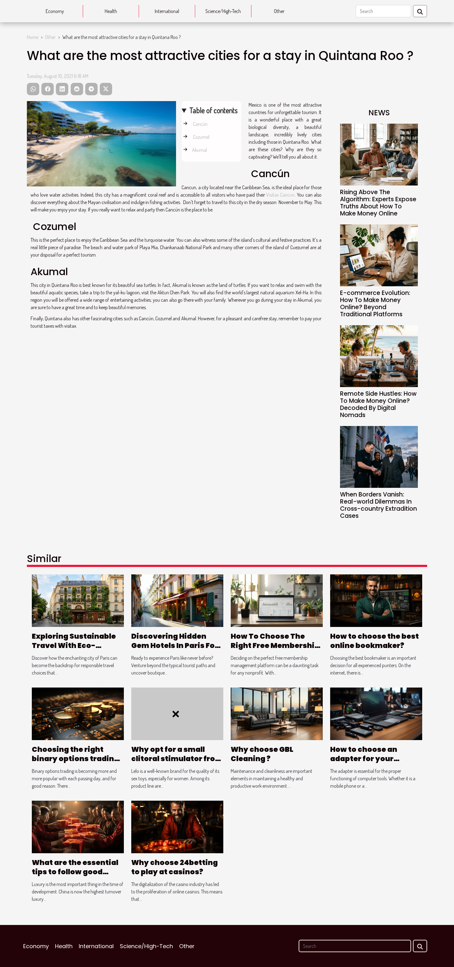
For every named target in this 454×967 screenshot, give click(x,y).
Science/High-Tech (223, 11)
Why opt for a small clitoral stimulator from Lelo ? (177, 758)
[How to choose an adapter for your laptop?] (376, 713)
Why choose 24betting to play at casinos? (174, 867)
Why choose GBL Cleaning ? (262, 754)
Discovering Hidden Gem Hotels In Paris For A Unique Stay (174, 645)
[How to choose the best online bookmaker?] (376, 600)
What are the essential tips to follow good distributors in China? (75, 872)
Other (279, 11)
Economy (55, 11)
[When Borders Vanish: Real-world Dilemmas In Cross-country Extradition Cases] (379, 456)
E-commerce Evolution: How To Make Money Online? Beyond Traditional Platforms (375, 303)
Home (32, 37)
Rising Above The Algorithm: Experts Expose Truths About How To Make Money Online (378, 203)
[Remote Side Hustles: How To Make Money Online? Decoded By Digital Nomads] (379, 355)
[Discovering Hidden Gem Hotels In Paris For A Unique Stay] (177, 600)
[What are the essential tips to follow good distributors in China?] (78, 826)
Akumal (199, 150)
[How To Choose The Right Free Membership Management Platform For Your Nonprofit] (277, 600)
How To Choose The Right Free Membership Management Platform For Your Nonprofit (275, 650)
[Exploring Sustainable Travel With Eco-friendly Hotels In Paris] (78, 600)
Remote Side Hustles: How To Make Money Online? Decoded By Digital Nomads (378, 404)
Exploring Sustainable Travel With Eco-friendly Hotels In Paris (75, 645)
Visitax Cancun (280, 195)
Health (111, 11)
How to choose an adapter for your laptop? (363, 758)
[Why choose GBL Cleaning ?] (277, 713)
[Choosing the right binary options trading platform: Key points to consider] (78, 713)
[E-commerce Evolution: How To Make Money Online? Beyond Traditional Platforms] (379, 255)
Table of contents (213, 110)
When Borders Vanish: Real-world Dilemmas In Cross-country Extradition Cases (378, 505)
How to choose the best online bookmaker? (374, 640)
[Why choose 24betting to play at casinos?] (177, 826)
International (167, 11)
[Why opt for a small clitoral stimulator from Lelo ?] (177, 713)
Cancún (200, 124)
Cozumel (200, 137)
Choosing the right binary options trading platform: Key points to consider (76, 763)
